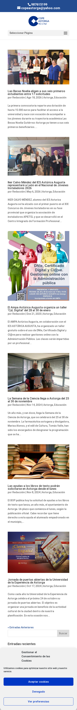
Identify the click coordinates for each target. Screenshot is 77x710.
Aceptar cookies (38, 681)
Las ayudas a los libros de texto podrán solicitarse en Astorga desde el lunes (34, 487)
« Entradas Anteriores (21, 627)
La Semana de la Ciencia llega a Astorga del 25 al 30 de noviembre (38, 400)
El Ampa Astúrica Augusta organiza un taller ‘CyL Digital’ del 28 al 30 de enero (37, 309)
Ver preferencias (38, 701)
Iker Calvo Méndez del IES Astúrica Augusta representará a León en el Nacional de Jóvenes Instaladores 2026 (38, 185)
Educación (60, 97)
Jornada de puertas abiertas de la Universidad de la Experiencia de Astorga (38, 581)
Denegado (38, 691)
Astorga (48, 97)
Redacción (18, 97)
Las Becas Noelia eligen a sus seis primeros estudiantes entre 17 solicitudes (36, 92)
